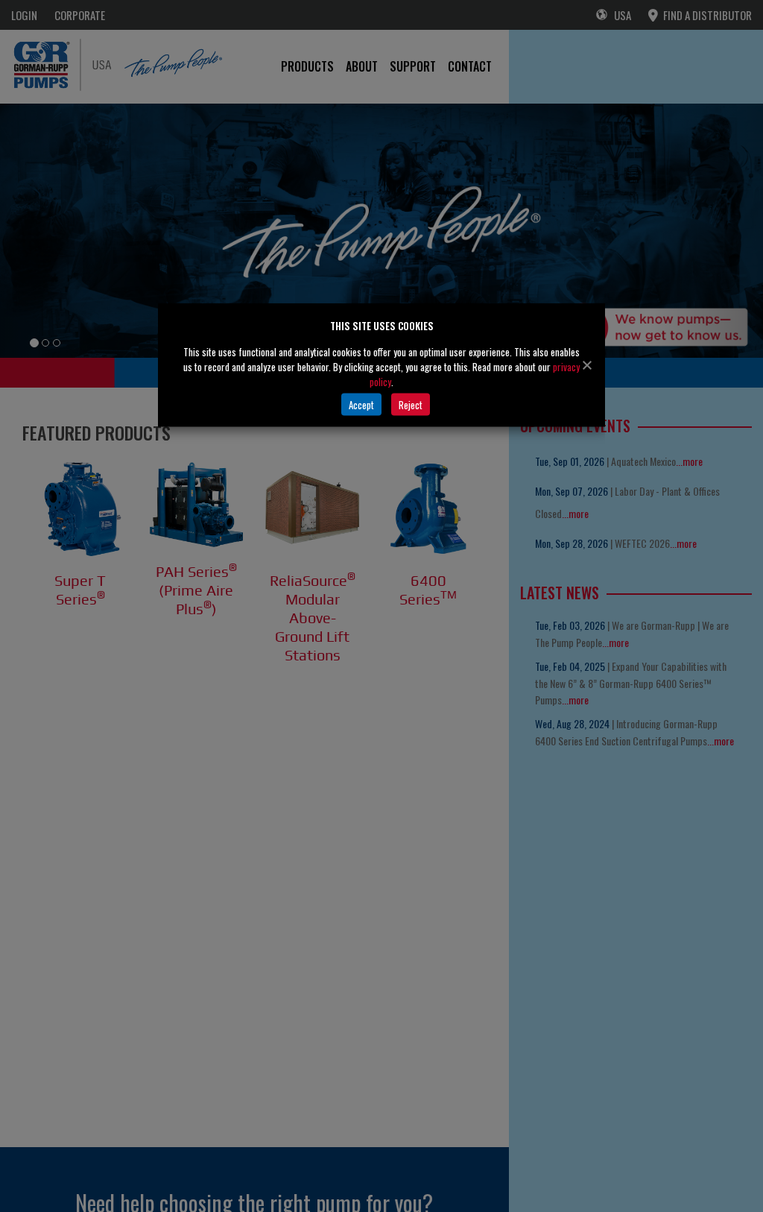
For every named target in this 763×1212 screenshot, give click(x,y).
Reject (410, 404)
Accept (361, 404)
